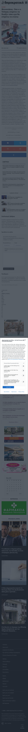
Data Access (14, 391)
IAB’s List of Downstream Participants (15, 359)
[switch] (23, 366)
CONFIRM (8, 387)
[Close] (25, 340)
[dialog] (14, 366)
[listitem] (14, 363)
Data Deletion (6, 391)
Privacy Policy (21, 391)
